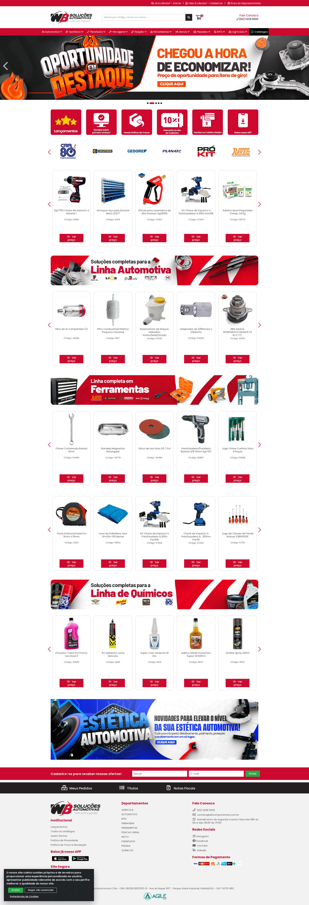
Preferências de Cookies (24, 896)
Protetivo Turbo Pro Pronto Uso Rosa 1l (71, 654)
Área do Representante (246, 3)
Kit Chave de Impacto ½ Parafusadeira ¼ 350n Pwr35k (196, 212)
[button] (148, 103)
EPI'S (124, 818)
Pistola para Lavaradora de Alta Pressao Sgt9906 (154, 212)
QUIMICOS (127, 850)
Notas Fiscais (184, 788)
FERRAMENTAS (129, 827)
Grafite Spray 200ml (237, 653)
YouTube (202, 845)
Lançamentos (59, 826)
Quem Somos (59, 835)
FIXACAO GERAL (130, 832)
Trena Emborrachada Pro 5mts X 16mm (71, 535)
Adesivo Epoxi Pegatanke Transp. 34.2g (238, 212)
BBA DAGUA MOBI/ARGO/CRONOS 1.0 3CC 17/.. (237, 332)
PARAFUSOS (128, 841)
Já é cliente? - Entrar (167, 3)
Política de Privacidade (64, 840)
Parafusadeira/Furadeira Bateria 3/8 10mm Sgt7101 (196, 450)
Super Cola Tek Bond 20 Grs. (154, 654)
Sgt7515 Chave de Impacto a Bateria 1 (71, 212)
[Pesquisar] (188, 17)
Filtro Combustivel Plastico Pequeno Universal (113, 330)
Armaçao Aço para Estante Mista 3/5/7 (113, 212)
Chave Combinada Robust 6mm (72, 450)
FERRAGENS (128, 823)
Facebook (202, 841)
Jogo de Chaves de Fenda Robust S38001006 (237, 535)
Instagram (202, 836)
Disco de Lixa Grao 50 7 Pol (154, 448)
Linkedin (201, 850)
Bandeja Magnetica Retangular (113, 450)
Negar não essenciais (40, 890)
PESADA (126, 845)
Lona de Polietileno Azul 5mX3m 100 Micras (113, 535)
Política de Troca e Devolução (69, 844)
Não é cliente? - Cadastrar (206, 3)
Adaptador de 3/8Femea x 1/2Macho (196, 330)
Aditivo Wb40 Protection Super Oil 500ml (196, 654)
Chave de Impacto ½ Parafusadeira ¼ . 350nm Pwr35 (196, 536)
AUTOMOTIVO (129, 814)
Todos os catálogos (63, 831)
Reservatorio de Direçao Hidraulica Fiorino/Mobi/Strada (154, 332)
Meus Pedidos (80, 788)
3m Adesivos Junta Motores (113, 654)
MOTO (125, 836)
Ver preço (72, 238)
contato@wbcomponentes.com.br (218, 814)
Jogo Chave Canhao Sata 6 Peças (237, 450)
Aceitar (15, 890)
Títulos (132, 788)
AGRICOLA (127, 809)
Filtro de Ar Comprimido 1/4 (71, 329)
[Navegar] (5, 66)
